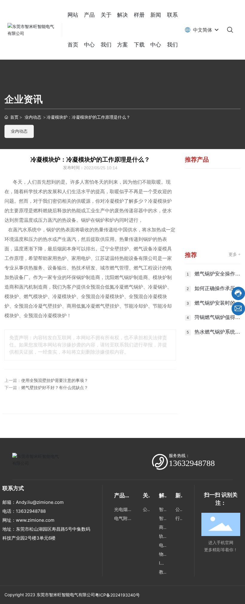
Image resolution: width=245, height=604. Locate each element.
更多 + (235, 254)
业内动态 (32, 117)
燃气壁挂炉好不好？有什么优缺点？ (54, 387)
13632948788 (192, 463)
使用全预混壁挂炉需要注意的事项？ (54, 380)
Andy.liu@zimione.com (40, 502)
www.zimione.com (35, 520)
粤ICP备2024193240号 (117, 594)
